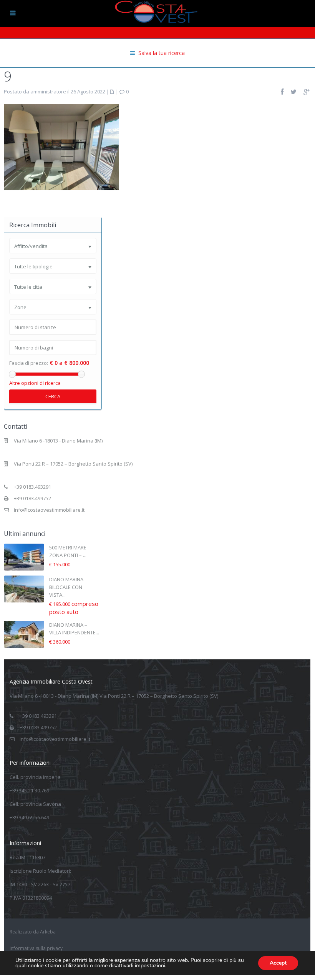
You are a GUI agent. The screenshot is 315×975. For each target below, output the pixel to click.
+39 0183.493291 (32, 486)
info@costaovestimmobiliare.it (49, 509)
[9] (61, 146)
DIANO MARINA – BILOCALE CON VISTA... (68, 587)
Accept (278, 963)
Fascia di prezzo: (28, 363)
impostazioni (150, 965)
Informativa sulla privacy (36, 948)
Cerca (52, 396)
